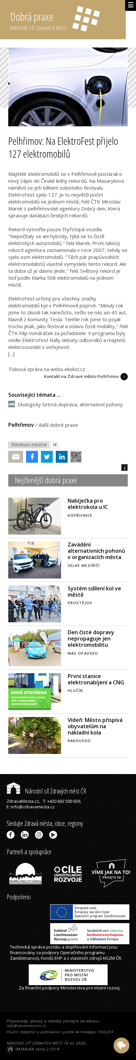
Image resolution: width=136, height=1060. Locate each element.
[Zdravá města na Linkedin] (26, 835)
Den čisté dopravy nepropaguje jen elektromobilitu (91, 638)
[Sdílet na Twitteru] (45, 457)
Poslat (16, 456)
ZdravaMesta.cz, (23, 801)
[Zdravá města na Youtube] (54, 835)
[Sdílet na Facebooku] (30, 457)
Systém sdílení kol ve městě (94, 591)
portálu (53, 947)
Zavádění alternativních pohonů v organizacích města (96, 551)
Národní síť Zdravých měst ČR (54, 791)
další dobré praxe (58, 424)
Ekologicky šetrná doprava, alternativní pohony (70, 404)
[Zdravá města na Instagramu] (40, 835)
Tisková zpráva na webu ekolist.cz (46, 369)
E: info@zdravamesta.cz (31, 807)
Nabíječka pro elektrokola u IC (88, 504)
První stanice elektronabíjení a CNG (96, 679)
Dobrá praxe (38, 20)
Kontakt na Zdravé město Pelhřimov (81, 376)
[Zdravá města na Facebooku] (12, 835)
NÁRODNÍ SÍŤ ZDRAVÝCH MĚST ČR (38, 1043)
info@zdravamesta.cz (27, 1025)
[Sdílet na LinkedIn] (60, 457)
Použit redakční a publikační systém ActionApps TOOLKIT (60, 1031)
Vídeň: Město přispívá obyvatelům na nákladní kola (95, 726)
